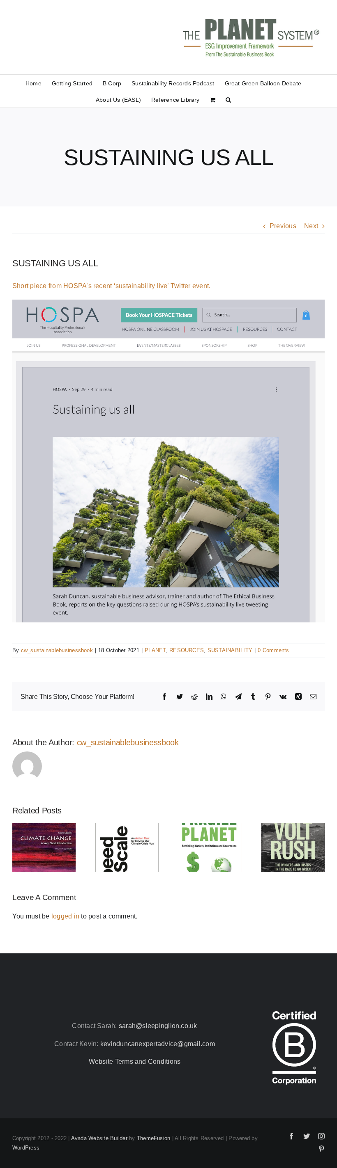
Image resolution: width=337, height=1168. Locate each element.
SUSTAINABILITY (230, 650)
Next (311, 225)
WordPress (25, 1148)
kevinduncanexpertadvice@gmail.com (157, 1043)
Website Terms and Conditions (135, 1061)
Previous (283, 225)
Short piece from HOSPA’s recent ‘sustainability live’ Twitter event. (111, 285)
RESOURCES (186, 650)
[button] (228, 99)
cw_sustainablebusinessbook (57, 650)
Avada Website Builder (99, 1138)
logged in (65, 916)
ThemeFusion (154, 1138)
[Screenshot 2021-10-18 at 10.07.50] (168, 302)
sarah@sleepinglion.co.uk (158, 1025)
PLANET (155, 650)
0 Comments (273, 650)
